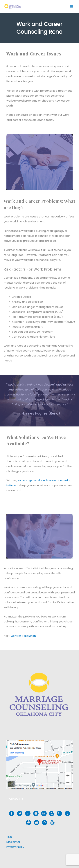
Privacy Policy (15, 847)
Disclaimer (13, 842)
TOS (9, 837)
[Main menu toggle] (71, 6)
